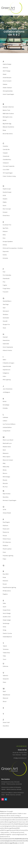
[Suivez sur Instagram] (2, 799)
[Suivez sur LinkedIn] (6, 799)
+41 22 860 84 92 (21, 746)
